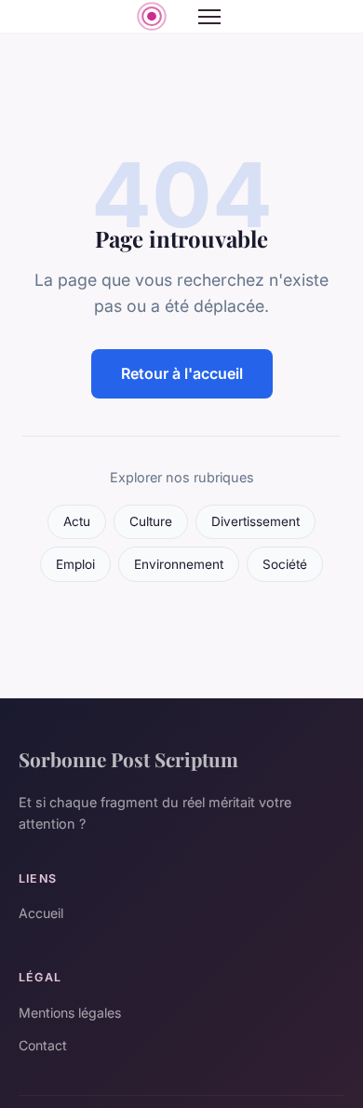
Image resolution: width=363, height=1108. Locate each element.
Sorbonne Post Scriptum (128, 759)
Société (284, 564)
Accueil (41, 913)
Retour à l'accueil (182, 373)
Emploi (75, 564)
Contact (43, 1045)
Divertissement (255, 521)
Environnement (178, 564)
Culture (150, 521)
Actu (76, 521)
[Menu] (209, 17)
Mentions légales (70, 1012)
